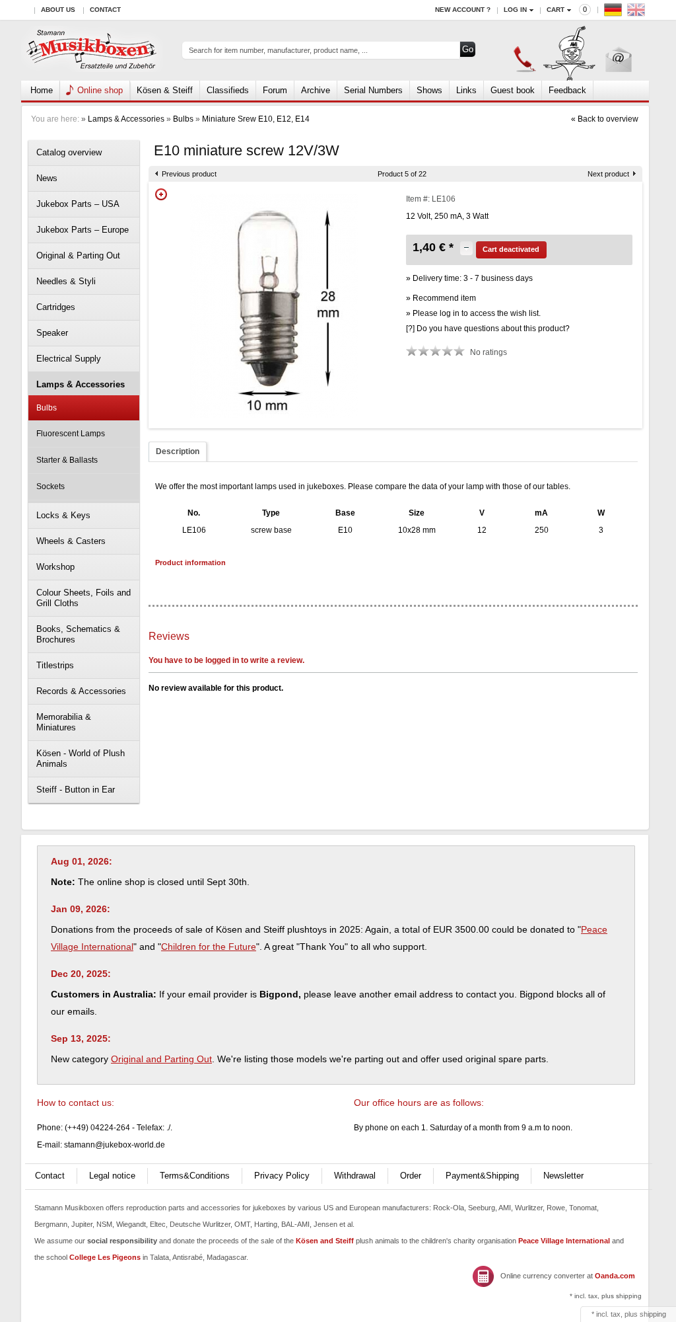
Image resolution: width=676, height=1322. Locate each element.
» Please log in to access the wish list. (473, 313)
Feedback (567, 90)
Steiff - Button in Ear (75, 790)
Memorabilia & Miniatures (63, 722)
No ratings (488, 352)
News (46, 178)
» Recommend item (441, 298)
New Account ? (462, 9)
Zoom (161, 194)
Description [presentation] (177, 451)
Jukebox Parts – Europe (82, 230)
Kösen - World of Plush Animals (80, 758)
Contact (105, 9)
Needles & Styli (66, 281)
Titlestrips (55, 665)
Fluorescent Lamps (70, 433)
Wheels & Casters (71, 541)
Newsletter (563, 1176)
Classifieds (228, 90)
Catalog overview (69, 152)
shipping (653, 1314)
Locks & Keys (63, 515)
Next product (608, 174)
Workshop (55, 567)
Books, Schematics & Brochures (78, 634)
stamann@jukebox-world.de (114, 1144)
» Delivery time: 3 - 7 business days (469, 278)
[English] (637, 13)
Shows (429, 90)
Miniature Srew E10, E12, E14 (256, 119)
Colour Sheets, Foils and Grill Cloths (83, 598)
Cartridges (55, 307)
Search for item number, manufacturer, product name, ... (278, 50)
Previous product (189, 174)
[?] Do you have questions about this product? (488, 328)
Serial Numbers (373, 90)
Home (41, 90)
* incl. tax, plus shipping (606, 1296)
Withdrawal (355, 1176)
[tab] (178, 452)
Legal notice (112, 1176)
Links (466, 90)
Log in (515, 9)
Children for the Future (208, 946)
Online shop (100, 90)
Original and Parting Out (161, 1059)
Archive (315, 90)
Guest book (512, 90)
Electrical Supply (68, 359)
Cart (555, 9)
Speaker (52, 333)
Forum (275, 90)
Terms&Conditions (195, 1176)
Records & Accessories (81, 691)
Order (410, 1176)
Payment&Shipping (482, 1176)
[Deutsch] (614, 13)
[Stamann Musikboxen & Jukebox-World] (92, 50)
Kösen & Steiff (165, 90)
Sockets (50, 486)
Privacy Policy (282, 1176)
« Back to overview (604, 119)
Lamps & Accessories (126, 119)
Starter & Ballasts (67, 460)
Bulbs (183, 119)
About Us (58, 9)
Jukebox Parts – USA (77, 204)
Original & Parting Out (78, 255)
